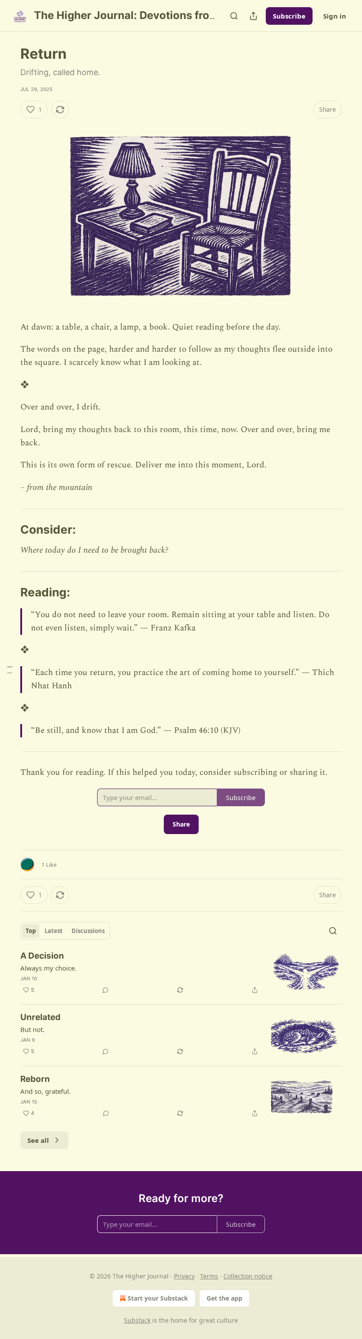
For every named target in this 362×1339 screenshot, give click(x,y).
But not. (32, 1029)
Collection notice (247, 1276)
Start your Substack (158, 1298)
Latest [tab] (54, 931)
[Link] (8, 530)
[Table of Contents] (10, 669)
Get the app (224, 1298)
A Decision (42, 956)
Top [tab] (31, 931)
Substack (137, 1320)
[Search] (234, 16)
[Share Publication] (253, 16)
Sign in (334, 15)
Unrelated (40, 1017)
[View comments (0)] (105, 990)
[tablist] (65, 931)
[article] (181, 974)
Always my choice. (48, 967)
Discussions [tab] (88, 931)
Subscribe (289, 15)
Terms (209, 1276)
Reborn (35, 1079)
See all (38, 1140)
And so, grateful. (45, 1091)
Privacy (184, 1276)
